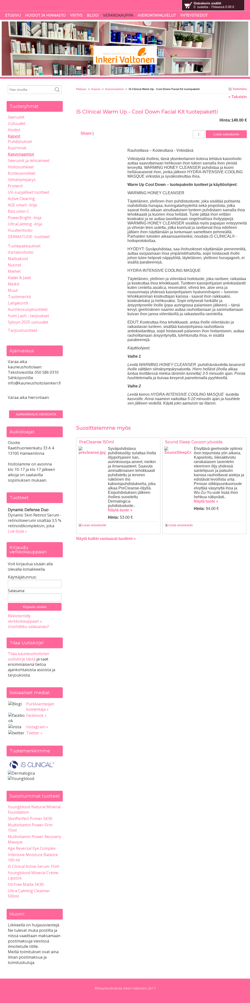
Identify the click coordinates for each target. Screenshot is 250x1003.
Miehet (14, 271)
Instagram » (37, 726)
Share (86, 133)
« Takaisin (237, 97)
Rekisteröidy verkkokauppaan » (25, 618)
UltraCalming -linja (25, 224)
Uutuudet (16, 123)
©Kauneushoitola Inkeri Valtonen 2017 (125, 988)
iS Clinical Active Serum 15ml (33, 866)
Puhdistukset (20, 141)
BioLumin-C (18, 211)
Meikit (13, 284)
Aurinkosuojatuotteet (28, 309)
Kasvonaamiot (114, 89)
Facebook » (36, 715)
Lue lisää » (17, 531)
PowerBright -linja (24, 217)
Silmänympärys (22, 179)
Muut (13, 290)
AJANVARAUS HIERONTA (36, 414)
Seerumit (16, 117)
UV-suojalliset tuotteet (28, 192)
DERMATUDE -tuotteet (29, 236)
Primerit (15, 186)
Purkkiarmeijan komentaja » (40, 706)
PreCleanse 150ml (96, 442)
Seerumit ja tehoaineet (29, 160)
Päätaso (81, 89)
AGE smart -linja (22, 205)
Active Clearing (21, 198)
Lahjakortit (18, 303)
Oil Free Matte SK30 (26, 884)
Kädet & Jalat (19, 277)
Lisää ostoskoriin (94, 525)
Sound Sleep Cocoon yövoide (193, 442)
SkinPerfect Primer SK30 (30, 818)
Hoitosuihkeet (21, 167)
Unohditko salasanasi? (28, 626)
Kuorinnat (17, 148)
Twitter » (34, 733)
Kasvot (95, 89)
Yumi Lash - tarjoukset (28, 315)
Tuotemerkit (19, 296)
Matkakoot (18, 258)
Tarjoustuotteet (22, 330)
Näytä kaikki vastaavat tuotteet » (106, 539)
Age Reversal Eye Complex (32, 848)
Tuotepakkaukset (24, 246)
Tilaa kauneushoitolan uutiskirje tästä (28, 656)
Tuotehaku (239, 89)
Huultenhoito (20, 230)
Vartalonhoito (20, 252)
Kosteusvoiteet (21, 173)
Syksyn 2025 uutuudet (28, 322)
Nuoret (14, 265)
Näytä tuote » (120, 510)
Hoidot (14, 129)
